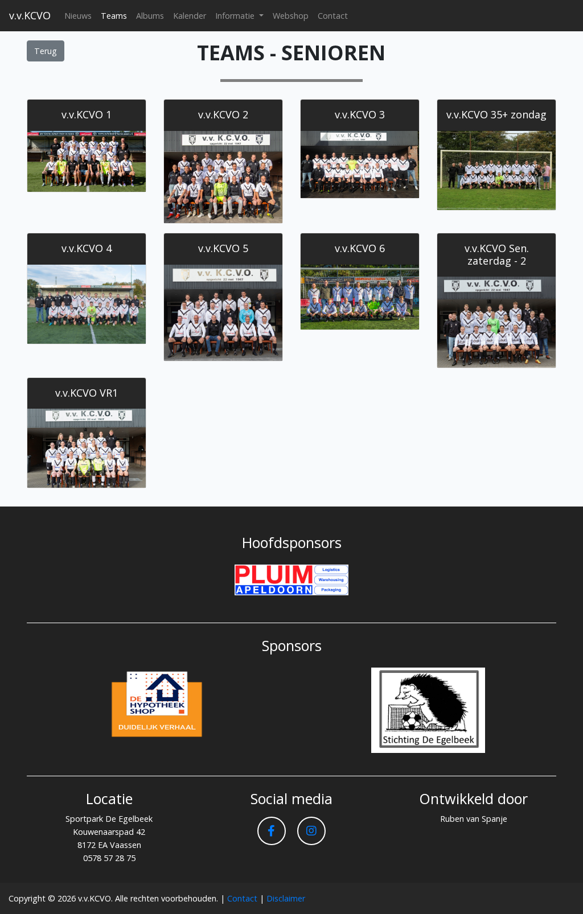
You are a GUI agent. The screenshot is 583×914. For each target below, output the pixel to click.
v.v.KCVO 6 (360, 248)
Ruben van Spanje (473, 818)
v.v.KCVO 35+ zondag (496, 114)
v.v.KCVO (30, 15)
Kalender (189, 15)
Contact (333, 15)
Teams (114, 15)
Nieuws (78, 15)
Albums (150, 15)
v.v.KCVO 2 (223, 114)
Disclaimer (285, 898)
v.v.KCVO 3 (360, 114)
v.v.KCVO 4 (86, 248)
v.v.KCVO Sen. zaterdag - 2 (497, 254)
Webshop (291, 15)
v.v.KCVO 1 (86, 114)
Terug (45, 51)
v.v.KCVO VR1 (86, 393)
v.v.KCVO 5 (223, 248)
